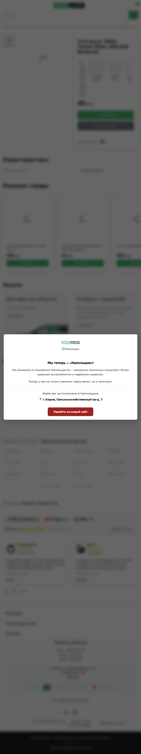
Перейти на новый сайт (70, 411)
